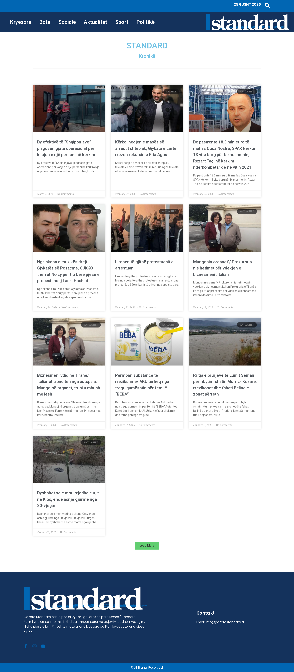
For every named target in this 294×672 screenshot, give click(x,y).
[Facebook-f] (26, 646)
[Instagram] (34, 646)
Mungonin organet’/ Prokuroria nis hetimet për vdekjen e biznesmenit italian (222, 268)
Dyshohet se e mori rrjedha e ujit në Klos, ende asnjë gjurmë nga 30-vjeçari (68, 499)
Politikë (145, 22)
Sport (121, 22)
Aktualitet (95, 22)
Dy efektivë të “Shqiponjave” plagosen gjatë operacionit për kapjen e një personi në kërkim (66, 148)
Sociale (67, 22)
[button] (147, 546)
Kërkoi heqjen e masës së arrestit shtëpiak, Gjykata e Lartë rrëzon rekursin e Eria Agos (145, 148)
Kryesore (20, 22)
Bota (44, 22)
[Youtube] (43, 646)
